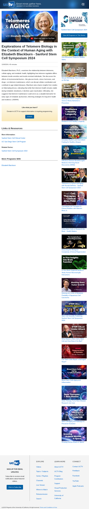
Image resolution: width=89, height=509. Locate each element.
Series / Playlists (42, 476)
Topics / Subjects (42, 471)
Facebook (76, 476)
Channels (39, 480)
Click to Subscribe (14, 487)
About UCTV (58, 467)
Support (57, 483)
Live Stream (40, 485)
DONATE (29, 116)
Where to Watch (42, 489)
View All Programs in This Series (74, 35)
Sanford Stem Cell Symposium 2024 (74, 30)
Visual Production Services (60, 489)
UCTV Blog (58, 471)
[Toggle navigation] (83, 4)
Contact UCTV (78, 466)
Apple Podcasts (78, 486)
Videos (38, 467)
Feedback (76, 471)
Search (38, 499)
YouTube (76, 481)
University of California (58, 496)
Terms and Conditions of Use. (48, 507)
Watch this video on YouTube (42, 38)
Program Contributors (58, 477)
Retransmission (41, 494)
